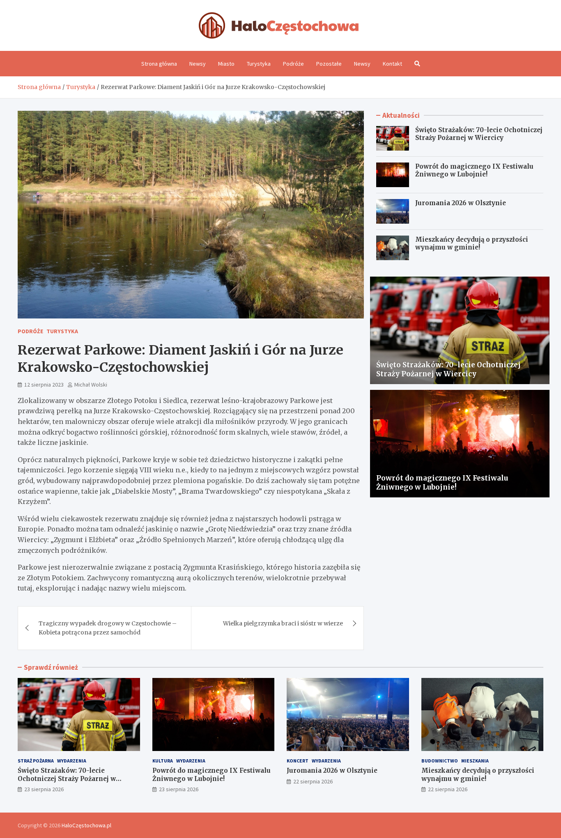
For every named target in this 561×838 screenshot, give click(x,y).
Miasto (226, 63)
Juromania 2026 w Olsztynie (460, 203)
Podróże (293, 63)
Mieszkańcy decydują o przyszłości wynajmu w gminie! (471, 244)
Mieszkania (475, 761)
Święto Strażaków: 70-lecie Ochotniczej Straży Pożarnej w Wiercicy (479, 134)
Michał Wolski (90, 384)
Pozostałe (329, 63)
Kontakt (392, 63)
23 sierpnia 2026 (44, 789)
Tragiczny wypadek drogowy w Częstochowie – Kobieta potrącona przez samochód (108, 628)
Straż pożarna (36, 761)
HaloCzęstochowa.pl (86, 825)
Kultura (162, 761)
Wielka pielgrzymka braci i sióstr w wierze (283, 623)
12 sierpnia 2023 (44, 384)
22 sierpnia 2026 (313, 781)
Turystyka (259, 63)
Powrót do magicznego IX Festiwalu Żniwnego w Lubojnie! (474, 171)
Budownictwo (439, 761)
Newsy (197, 63)
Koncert (297, 761)
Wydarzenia (71, 761)
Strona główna (159, 63)
